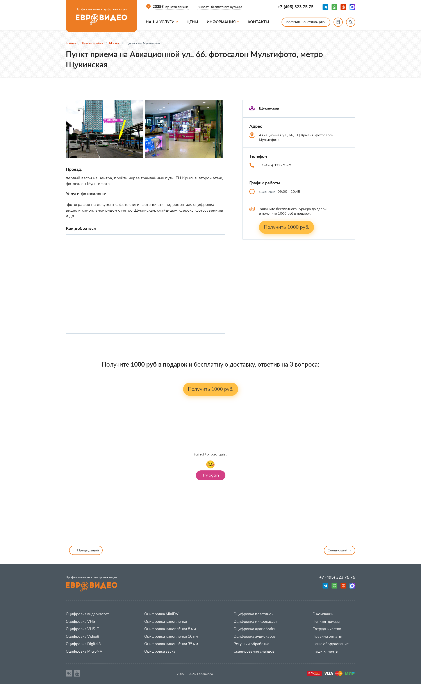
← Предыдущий (86, 550)
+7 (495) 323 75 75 (296, 6)
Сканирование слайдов (254, 651)
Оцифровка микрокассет (255, 621)
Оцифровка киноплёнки (165, 621)
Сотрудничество (326, 629)
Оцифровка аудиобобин (255, 629)
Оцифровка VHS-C (82, 629)
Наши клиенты (325, 651)
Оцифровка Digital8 (83, 643)
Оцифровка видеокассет (87, 614)
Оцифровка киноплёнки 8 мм (170, 629)
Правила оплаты (327, 636)
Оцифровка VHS (80, 621)
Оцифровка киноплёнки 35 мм (171, 643)
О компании (323, 614)
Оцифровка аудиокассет (255, 636)
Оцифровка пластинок (253, 614)
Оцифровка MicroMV (84, 651)
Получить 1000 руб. (286, 227)
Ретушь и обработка (251, 643)
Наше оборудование (330, 643)
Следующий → (339, 550)
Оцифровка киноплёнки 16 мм (171, 636)
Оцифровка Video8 (82, 636)
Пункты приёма (326, 621)
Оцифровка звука (159, 651)
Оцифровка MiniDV (161, 614)
